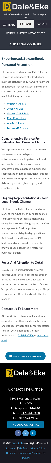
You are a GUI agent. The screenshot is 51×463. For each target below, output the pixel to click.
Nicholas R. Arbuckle (18, 127)
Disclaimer (11, 448)
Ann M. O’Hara (15, 123)
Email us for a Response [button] (26, 356)
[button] (48, 442)
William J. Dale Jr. (16, 103)
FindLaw (25, 457)
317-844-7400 (26, 335)
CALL (43, 23)
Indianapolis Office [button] (25, 424)
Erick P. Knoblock (16, 118)
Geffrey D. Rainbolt (18, 113)
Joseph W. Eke (15, 108)
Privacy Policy (37, 448)
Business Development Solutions (24, 452)
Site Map (23, 448)
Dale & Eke (18, 443)
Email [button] (27, 23)
